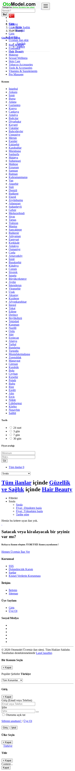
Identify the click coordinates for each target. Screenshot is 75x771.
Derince (13, 314)
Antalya (13, 114)
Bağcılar (13, 118)
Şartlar (12, 572)
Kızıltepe (14, 298)
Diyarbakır (15, 121)
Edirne (12, 311)
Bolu (11, 370)
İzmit (12, 259)
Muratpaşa (15, 151)
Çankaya (14, 111)
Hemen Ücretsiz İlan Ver (15, 551)
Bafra (12, 383)
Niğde (12, 400)
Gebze (12, 209)
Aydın (12, 282)
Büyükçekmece (18, 278)
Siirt (11, 334)
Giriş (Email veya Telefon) (16, 700)
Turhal (12, 344)
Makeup (13, 54)
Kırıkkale (14, 242)
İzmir (12, 95)
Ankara (13, 92)
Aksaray (13, 295)
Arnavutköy (16, 255)
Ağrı (11, 393)
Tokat (12, 308)
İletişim (13, 590)
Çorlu (12, 252)
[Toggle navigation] (46, 6)
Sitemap (13, 593)
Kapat (6, 767)
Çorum (13, 268)
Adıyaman (15, 236)
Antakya (14, 246)
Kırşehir (13, 377)
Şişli (11, 187)
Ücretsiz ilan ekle (19, 40)
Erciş (12, 396)
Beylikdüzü (15, 318)
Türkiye (7, 745)
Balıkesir (14, 232)
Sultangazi (15, 160)
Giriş (19, 27)
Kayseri (13, 124)
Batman (13, 173)
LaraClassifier (44, 653)
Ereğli (12, 390)
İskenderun (15, 285)
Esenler (13, 141)
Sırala (19, 504)
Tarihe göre (22, 514)
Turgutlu (14, 350)
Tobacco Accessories (21, 64)
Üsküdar (14, 128)
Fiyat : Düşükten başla (29, 507)
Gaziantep (14, 105)
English (20, 43)
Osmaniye (14, 249)
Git (4, 460)
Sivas (12, 216)
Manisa (13, 226)
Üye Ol (13, 610)
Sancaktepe (15, 229)
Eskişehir (14, 144)
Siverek (13, 272)
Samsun (13, 170)
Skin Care (14, 61)
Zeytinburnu (16, 200)
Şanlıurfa (14, 154)
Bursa (12, 98)
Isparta (12, 275)
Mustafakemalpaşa (19, 354)
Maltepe (13, 164)
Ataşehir (13, 183)
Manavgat (14, 360)
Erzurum (14, 167)
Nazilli (12, 327)
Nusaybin (14, 409)
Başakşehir (15, 262)
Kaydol (20, 30)
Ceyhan (13, 373)
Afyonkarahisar (18, 301)
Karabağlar (15, 147)
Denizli (13, 190)
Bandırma (14, 347)
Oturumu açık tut (15, 714)
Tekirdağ (14, 321)
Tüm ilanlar (16, 467)
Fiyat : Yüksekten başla (29, 511)
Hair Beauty (57, 489)
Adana (12, 101)
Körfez (13, 406)
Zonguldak (15, 357)
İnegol (12, 305)
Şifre (4, 707)
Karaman (14, 324)
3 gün (16, 431)
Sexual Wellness (18, 58)
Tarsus (12, 219)
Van (11, 180)
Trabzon (13, 223)
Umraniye (14, 134)
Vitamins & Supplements (23, 71)
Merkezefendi (17, 213)
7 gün (16, 434)
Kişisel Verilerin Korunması (25, 575)
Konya (13, 108)
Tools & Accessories (20, 67)
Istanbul (13, 88)
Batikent (13, 193)
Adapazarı (15, 203)
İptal (13, 727)
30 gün (17, 438)
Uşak (12, 291)
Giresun (13, 363)
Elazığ (12, 196)
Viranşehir (15, 288)
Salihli (12, 413)
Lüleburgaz (15, 403)
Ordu (12, 331)
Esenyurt (14, 239)
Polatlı (12, 380)
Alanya (13, 341)
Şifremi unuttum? (11, 721)
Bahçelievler (16, 131)
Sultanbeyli (15, 206)
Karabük (14, 367)
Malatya (13, 157)
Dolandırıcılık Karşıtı (21, 569)
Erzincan (14, 337)
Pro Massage (16, 74)
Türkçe (20, 46)
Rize (11, 386)
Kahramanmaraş (18, 177)
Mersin (13, 137)
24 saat (17, 427)
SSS (11, 566)
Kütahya (14, 265)
